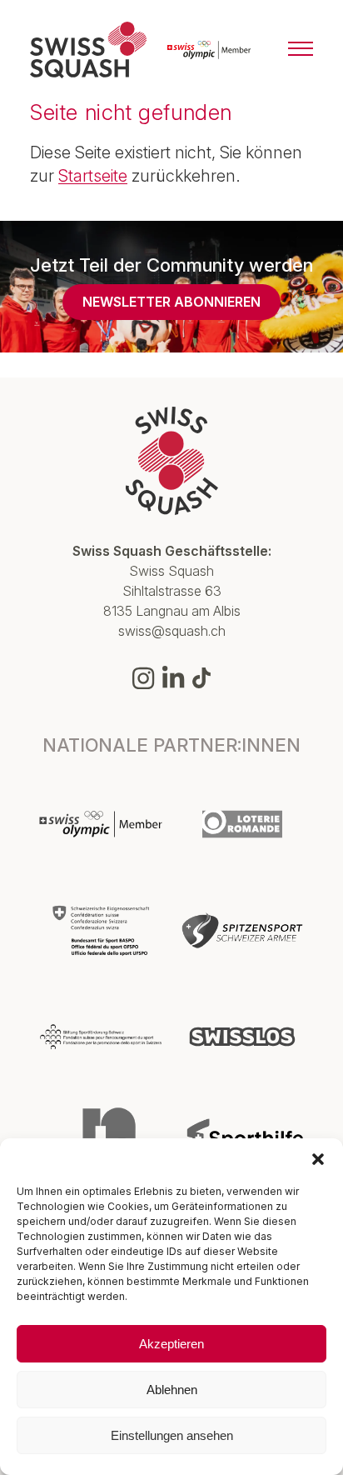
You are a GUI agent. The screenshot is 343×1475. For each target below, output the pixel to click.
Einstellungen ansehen (172, 1435)
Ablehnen (172, 1389)
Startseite (92, 176)
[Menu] (300, 50)
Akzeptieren (171, 1344)
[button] (318, 1159)
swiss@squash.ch (172, 630)
